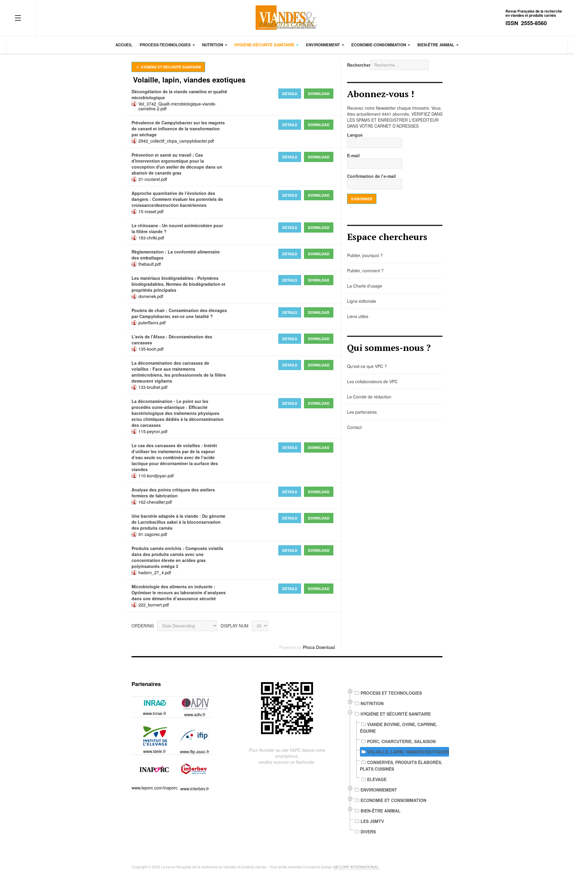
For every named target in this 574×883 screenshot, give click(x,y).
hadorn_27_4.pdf (154, 572)
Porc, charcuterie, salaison (401, 741)
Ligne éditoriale (361, 301)
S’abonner (362, 198)
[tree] (394, 762)
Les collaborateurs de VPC (372, 381)
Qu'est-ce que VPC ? (367, 366)
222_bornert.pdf (153, 605)
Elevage (377, 779)
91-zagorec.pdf (152, 534)
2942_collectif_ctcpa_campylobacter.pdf (176, 141)
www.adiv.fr (194, 714)
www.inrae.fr (154, 713)
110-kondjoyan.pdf (156, 476)
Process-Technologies (166, 45)
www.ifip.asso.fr (195, 751)
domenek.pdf (150, 296)
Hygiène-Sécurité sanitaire (265, 45)
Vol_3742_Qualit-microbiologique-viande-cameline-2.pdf (177, 106)
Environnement (323, 45)
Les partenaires (362, 412)
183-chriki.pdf (151, 238)
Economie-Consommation (379, 45)
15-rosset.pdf (151, 211)
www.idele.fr (154, 751)
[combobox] (399, 65)
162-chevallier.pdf (155, 502)
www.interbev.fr (194, 789)
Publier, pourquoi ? (365, 255)
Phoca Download (319, 647)
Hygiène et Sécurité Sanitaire (170, 67)
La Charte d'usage (364, 286)
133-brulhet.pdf (152, 387)
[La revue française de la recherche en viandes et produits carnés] (287, 17)
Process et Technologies (391, 693)
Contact (354, 427)
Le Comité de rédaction (369, 397)
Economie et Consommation (393, 800)
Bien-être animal (436, 45)
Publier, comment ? (365, 271)
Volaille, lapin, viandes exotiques (408, 752)
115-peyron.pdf (152, 431)
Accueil (123, 45)
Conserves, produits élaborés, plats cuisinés (401, 765)
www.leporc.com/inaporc (155, 788)
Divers (368, 832)
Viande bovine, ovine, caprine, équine (398, 727)
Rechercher (358, 65)
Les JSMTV (372, 821)
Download (318, 93)
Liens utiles (357, 316)
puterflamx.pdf (152, 323)
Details (289, 93)
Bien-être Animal (381, 811)
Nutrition (213, 45)
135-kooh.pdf (151, 349)
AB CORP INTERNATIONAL (356, 866)
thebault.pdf (149, 264)
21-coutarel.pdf (152, 179)
